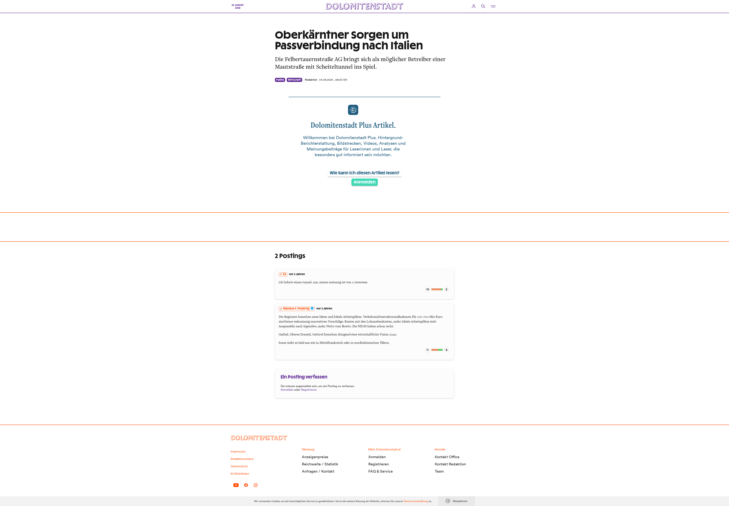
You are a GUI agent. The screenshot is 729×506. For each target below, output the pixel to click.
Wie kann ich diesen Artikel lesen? (364, 173)
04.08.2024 (326, 79)
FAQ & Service (380, 471)
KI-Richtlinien (240, 473)
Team (439, 471)
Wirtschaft (294, 80)
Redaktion (311, 80)
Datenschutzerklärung (416, 501)
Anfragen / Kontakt (318, 471)
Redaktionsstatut (242, 459)
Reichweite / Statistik (320, 464)
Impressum (238, 451)
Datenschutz (239, 466)
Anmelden (365, 182)
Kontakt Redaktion (450, 464)
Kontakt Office (447, 457)
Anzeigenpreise (315, 457)
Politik (280, 80)
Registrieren (309, 389)
